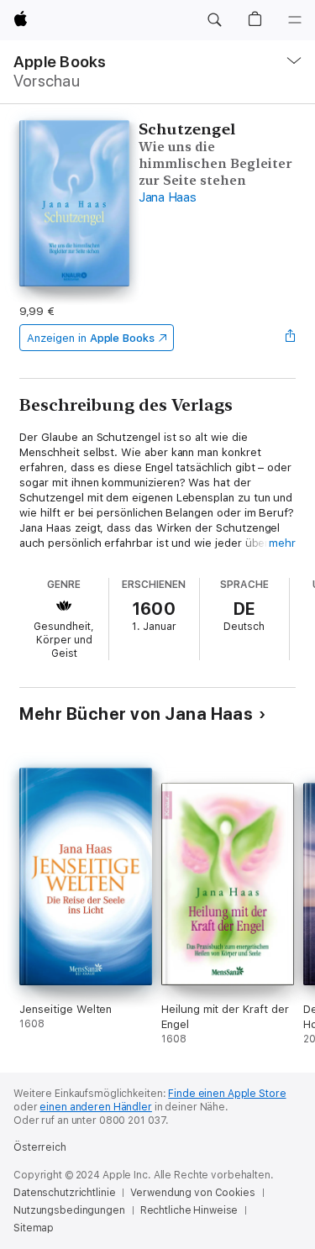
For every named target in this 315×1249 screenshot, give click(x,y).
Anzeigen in (91, 338)
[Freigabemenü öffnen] (291, 338)
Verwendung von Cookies (192, 1193)
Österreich (39, 1147)
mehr (282, 543)
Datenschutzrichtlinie (64, 1193)
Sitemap (33, 1228)
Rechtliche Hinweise (189, 1210)
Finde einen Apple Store (227, 1093)
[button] (214, 20)
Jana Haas (168, 197)
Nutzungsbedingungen (69, 1210)
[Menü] (295, 20)
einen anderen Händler (95, 1107)
